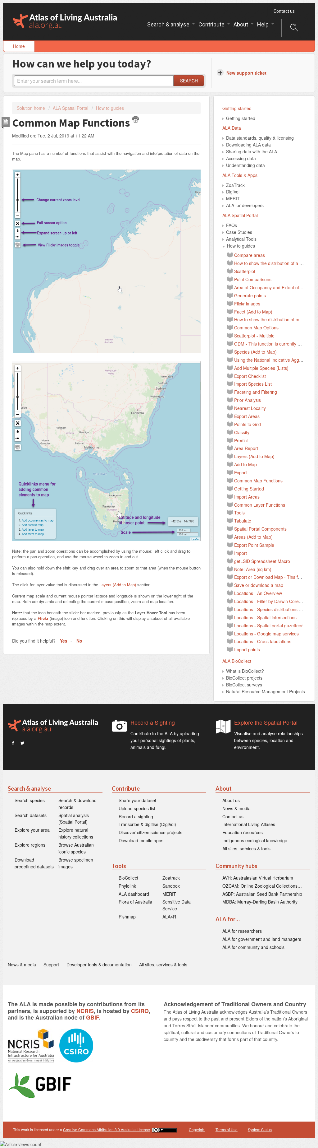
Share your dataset (137, 800)
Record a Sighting (152, 722)
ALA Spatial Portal (70, 108)
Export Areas (247, 416)
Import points (247, 649)
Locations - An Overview (258, 593)
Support (51, 964)
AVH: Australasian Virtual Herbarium (257, 878)
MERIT (169, 894)
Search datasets (31, 815)
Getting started (237, 108)
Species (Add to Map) (255, 352)
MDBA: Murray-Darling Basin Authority (260, 902)
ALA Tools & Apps (239, 175)
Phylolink (127, 886)
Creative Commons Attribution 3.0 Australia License (106, 1129)
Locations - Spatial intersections (265, 617)
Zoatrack (171, 878)
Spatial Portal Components (260, 529)
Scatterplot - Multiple (254, 335)
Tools (239, 512)
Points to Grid (247, 424)
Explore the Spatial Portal (266, 722)
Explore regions (30, 845)
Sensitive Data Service (176, 905)
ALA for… (228, 919)
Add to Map (245, 464)
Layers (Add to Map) (117, 585)
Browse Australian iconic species (76, 848)
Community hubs (236, 866)
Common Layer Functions (259, 505)
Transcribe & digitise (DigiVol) (147, 824)
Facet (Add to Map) (253, 312)
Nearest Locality (250, 408)
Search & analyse (169, 24)
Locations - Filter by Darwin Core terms (272, 601)
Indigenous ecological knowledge (254, 840)
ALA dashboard (134, 894)
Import (240, 553)
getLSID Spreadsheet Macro (262, 561)
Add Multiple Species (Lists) (261, 368)
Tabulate (242, 521)
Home (19, 46)
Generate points (250, 295)
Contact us (284, 11)
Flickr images (247, 303)
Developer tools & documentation (99, 964)
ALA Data (231, 128)
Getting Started (249, 489)
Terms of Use (227, 1129)
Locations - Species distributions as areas (275, 609)
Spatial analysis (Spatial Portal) (73, 818)
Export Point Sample (254, 545)
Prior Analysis (247, 400)
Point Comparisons (252, 279)
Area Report (246, 448)
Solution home (31, 108)
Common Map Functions (258, 480)
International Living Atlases (248, 824)
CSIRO (140, 1011)
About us (231, 800)
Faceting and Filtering (255, 392)
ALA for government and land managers (261, 939)
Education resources (242, 832)
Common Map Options (256, 327)
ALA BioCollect (236, 661)
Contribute (212, 24)
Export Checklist (250, 376)
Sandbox (171, 886)
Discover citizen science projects (150, 832)
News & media (236, 808)
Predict (241, 440)
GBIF (92, 1017)
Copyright (197, 1129)
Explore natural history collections (75, 833)
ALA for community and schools (253, 947)
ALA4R (169, 916)
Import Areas (247, 497)
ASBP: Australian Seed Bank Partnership (262, 894)
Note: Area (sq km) (252, 569)
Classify (241, 432)
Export (240, 472)
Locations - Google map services (266, 633)
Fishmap (127, 916)
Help (263, 24)
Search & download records (77, 803)
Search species (30, 800)
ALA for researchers (242, 931)
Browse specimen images (75, 863)
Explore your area (32, 830)
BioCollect (128, 878)
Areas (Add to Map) (253, 537)
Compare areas (249, 255)
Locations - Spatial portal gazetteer (268, 625)
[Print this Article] (135, 119)
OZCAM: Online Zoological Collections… (262, 886)
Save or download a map (258, 585)
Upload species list (137, 808)
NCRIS (85, 1011)
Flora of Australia (135, 902)
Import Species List (253, 384)
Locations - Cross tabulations (262, 641)
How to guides (110, 108)
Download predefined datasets (34, 863)
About (241, 24)
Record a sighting (136, 816)
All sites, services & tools (246, 848)
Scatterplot (244, 271)
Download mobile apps (141, 840)
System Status (260, 1129)
